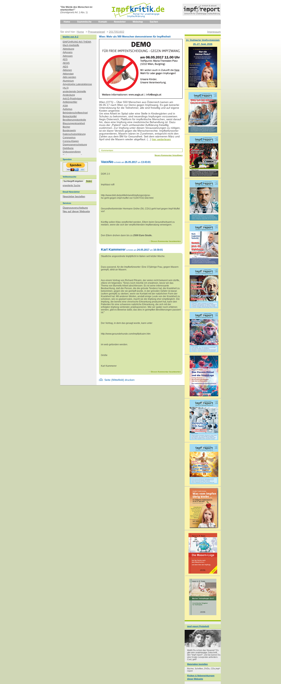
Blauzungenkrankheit (74, 123)
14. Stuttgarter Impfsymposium (203, 40)
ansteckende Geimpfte (74, 91)
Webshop (138, 21)
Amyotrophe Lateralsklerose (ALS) (77, 86)
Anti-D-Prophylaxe (72, 98)
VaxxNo (107, 162)
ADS (65, 59)
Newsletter (120, 21)
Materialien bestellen (197, 664)
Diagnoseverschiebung (75, 144)
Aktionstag (68, 73)
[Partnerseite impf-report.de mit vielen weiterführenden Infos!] (202, 14)
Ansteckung (69, 95)
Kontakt (102, 21)
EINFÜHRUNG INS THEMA (77, 42)
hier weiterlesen (161, 139)
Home (67, 21)
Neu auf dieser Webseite (76, 211)
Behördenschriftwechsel (75, 112)
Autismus (67, 109)
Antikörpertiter (70, 102)
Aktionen (67, 70)
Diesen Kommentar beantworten (166, 241)
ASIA (65, 105)
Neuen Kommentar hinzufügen (169, 155)
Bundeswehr (69, 130)
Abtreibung (68, 49)
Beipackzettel (70, 116)
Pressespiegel (96, 31)
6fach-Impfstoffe (71, 45)
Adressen (68, 56)
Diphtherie (68, 148)
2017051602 (116, 31)
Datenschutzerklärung (74, 134)
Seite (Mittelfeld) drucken (119, 379)
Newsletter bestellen (74, 196)
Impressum (214, 31)
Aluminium (68, 80)
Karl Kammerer (113, 249)
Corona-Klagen (71, 141)
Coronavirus (69, 137)
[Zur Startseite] (138, 18)
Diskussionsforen (72, 151)
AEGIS (66, 63)
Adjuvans (67, 52)
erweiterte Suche (71, 185)
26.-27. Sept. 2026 (202, 44)
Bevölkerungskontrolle (74, 119)
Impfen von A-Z (70, 37)
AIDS (65, 66)
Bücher (66, 127)
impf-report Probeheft (198, 626)
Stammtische (84, 21)
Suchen (154, 21)
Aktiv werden (69, 77)
